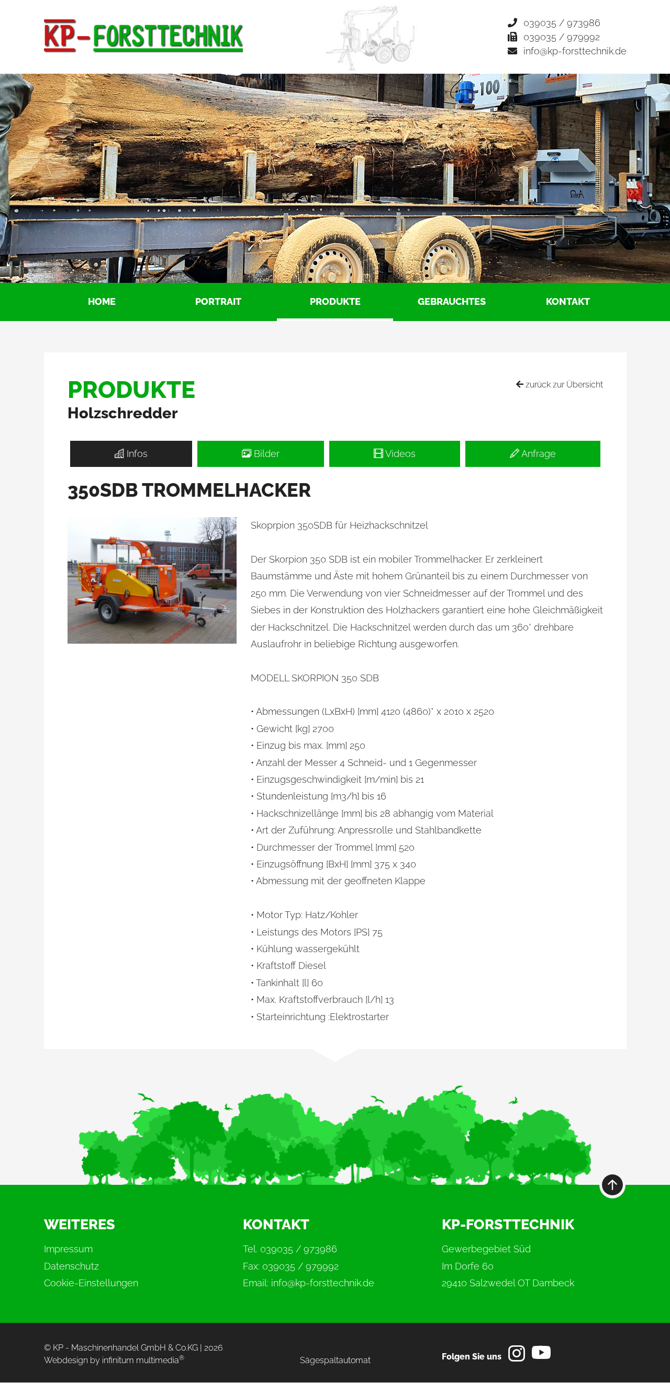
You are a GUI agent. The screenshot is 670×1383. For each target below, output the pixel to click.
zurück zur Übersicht (563, 385)
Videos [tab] (399, 453)
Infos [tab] (136, 453)
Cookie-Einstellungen (91, 1282)
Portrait (218, 301)
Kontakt (568, 301)
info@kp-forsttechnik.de (575, 50)
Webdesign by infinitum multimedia (114, 1360)
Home (102, 301)
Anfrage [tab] (537, 453)
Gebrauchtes (452, 301)
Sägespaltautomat (335, 1360)
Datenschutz (71, 1266)
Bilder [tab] (265, 453)
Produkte (335, 301)
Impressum (68, 1248)
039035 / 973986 (561, 22)
